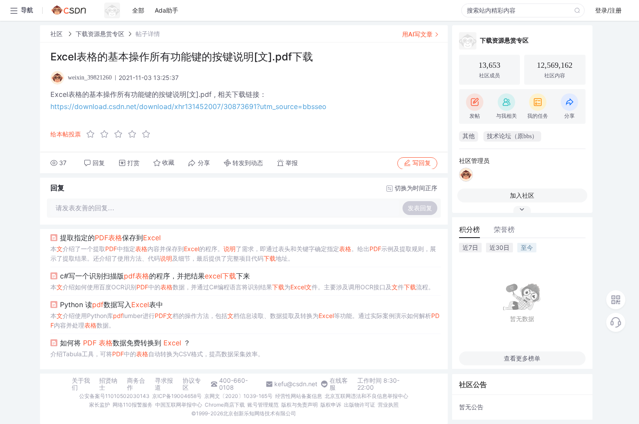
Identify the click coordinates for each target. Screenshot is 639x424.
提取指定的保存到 (110, 237)
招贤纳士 (108, 384)
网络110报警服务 (133, 404)
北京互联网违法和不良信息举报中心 (366, 396)
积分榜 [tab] (469, 229)
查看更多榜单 (522, 358)
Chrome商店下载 (225, 404)
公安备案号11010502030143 (114, 396)
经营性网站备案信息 (298, 396)
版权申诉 (330, 404)
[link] (57, 33)
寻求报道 (164, 384)
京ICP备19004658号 (177, 396)
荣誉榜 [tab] (504, 229)
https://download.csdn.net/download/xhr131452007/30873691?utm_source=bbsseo (188, 106)
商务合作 (136, 384)
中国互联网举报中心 (178, 404)
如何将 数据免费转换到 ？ (125, 342)
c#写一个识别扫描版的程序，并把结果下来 (155, 276)
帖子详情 (148, 33)
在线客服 (338, 384)
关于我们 (81, 384)
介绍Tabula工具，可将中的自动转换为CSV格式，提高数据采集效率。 (157, 354)
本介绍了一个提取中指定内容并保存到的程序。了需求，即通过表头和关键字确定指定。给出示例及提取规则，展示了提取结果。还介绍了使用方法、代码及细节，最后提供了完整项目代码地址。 (243, 253)
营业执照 (388, 404)
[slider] (121, 134)
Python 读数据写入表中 (111, 304)
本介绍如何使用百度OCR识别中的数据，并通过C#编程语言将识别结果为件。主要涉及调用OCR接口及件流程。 (242, 287)
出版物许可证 (359, 404)
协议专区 (192, 384)
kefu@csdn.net (295, 384)
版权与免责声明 (299, 404)
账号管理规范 (263, 404)
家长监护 (99, 404)
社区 (57, 33)
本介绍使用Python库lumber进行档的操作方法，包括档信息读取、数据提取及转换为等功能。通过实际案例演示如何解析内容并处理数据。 (244, 320)
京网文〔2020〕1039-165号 (238, 396)
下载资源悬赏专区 (100, 33)
